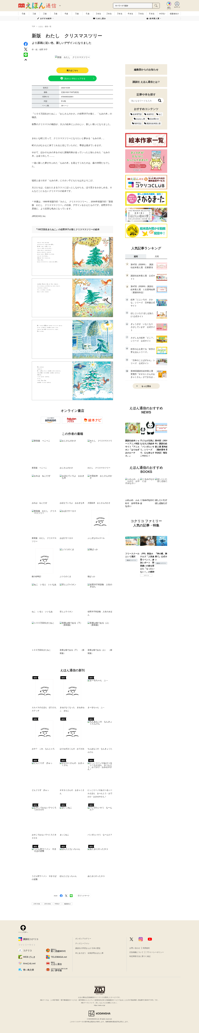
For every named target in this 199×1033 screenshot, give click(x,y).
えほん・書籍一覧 (44, 26)
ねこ (160, 114)
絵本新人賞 (154, 18)
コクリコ (146, 575)
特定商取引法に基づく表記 (140, 956)
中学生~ (162, 13)
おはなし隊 (140, 118)
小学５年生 (36, 904)
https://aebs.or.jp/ (99, 1005)
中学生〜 (57, 904)
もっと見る (146, 386)
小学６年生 (47, 904)
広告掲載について (136, 952)
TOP (33, 26)
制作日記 (137, 123)
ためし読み (101, 18)
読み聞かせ (154, 118)
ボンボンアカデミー (83, 938)
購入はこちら (72, 70)
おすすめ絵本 (46, 18)
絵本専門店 (137, 114)
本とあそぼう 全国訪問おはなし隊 (89, 953)
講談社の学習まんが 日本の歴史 (87, 948)
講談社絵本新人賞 (153, 123)
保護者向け (174, 13)
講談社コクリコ (131, 560)
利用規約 (146, 948)
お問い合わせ (134, 948)
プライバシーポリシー (155, 952)
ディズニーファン (82, 943)
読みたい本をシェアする (74, 78)
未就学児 (150, 114)
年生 (98, 13)
